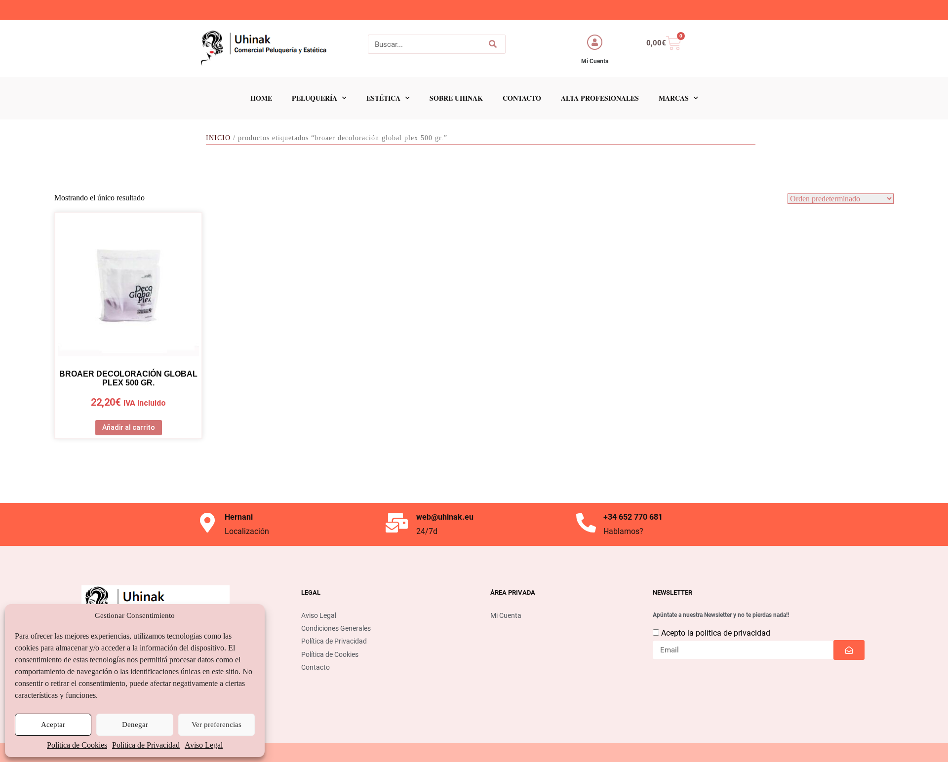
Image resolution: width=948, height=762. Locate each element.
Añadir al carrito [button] (128, 427)
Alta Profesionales (600, 98)
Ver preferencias (216, 724)
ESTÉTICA (383, 98)
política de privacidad (733, 633)
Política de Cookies (77, 745)
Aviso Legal (204, 745)
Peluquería (314, 98)
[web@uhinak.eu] (396, 523)
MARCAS (674, 98)
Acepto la (715, 633)
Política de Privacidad (146, 745)
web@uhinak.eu (445, 517)
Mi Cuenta (594, 61)
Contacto (522, 98)
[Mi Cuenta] (594, 42)
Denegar (135, 724)
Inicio (218, 138)
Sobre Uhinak (456, 98)
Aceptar (53, 724)
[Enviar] (849, 650)
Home (261, 98)
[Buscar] (492, 44)
